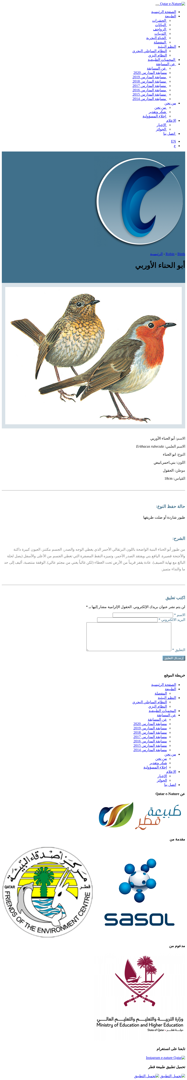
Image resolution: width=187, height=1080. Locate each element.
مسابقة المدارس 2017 (149, 86)
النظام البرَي (157, 55)
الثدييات (160, 33)
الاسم (179, 615)
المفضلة (160, 42)
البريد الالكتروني (171, 620)
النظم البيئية (167, 47)
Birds (181, 254)
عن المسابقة (166, 64)
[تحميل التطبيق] (172, 1076)
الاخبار (162, 125)
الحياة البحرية (156, 38)
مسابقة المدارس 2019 (149, 77)
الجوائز (161, 129)
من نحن (170, 103)
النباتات (161, 25)
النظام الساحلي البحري (149, 51)
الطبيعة (170, 16)
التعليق (178, 650)
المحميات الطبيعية (162, 60)
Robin (170, 254)
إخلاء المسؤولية (155, 116)
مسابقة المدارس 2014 (149, 99)
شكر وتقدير (158, 112)
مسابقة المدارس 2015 (149, 94)
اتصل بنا (169, 133)
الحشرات (159, 20)
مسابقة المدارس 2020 (150, 73)
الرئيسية (156, 254)
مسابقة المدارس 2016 (149, 90)
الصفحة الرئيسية (163, 12)
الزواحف (160, 29)
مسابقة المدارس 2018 (149, 81)
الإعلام (171, 120)
